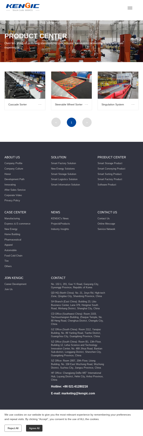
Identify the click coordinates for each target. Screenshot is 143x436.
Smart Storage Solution (63, 174)
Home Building (12, 234)
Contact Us (104, 218)
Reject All (13, 428)
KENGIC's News (60, 218)
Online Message (106, 223)
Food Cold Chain (13, 255)
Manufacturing (12, 218)
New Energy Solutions (63, 168)
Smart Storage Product (110, 163)
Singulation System (112, 104)
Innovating (10, 184)
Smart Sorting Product (110, 174)
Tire (6, 260)
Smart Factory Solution (63, 163)
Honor (7, 174)
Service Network (106, 229)
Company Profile (13, 163)
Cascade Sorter (17, 104)
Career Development (15, 284)
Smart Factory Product (110, 179)
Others (8, 266)
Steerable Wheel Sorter (68, 104)
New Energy (11, 229)
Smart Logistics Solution (64, 179)
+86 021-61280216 (75, 386)
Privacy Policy (12, 200)
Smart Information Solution (65, 184)
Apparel (8, 244)
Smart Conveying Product (111, 168)
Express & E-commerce (17, 223)
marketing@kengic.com (78, 393)
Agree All (34, 428)
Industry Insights (60, 229)
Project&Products (60, 223)
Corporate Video (13, 195)
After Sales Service (15, 189)
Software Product (107, 184)
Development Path (14, 179)
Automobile (10, 250)
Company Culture (13, 168)
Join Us (8, 289)
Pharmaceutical (12, 239)
